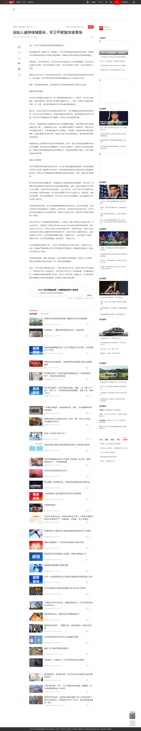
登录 (117, 2)
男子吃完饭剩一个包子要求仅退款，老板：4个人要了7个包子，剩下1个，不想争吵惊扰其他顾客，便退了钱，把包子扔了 (68, 390)
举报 (92, 37)
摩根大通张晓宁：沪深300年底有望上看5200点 (64, 542)
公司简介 (57, 729)
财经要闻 (102, 182)
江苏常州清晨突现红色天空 (55, 471)
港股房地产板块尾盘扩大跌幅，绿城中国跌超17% (65, 554)
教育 (106, 439)
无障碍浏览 (31, 2)
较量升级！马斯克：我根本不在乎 (110, 353)
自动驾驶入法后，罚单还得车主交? (110, 338)
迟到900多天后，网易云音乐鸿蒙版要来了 (62, 614)
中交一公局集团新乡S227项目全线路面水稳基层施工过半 (68, 577)
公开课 (124, 439)
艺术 (101, 439)
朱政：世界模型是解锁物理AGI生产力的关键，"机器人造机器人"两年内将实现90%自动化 (113, 222)
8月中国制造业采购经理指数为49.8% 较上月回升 (65, 588)
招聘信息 (69, 729)
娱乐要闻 (102, 279)
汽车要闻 (102, 363)
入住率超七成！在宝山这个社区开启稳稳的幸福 (51, 293)
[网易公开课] (93, 2)
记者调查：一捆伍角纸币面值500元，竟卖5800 (64, 330)
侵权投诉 (109, 729)
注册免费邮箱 (124, 2)
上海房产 (102, 38)
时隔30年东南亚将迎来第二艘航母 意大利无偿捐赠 (65, 318)
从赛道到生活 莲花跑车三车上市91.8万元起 (113, 382)
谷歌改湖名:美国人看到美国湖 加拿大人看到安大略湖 (66, 445)
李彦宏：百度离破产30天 (107, 461)
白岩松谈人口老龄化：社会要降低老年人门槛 (113, 448)
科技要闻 (102, 319)
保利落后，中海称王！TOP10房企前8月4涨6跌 (64, 660)
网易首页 (19, 2)
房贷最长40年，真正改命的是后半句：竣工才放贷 (113, 70)
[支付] (106, 2)
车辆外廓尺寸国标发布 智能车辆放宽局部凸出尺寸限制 (67, 531)
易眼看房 (89, 295)
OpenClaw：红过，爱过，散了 (109, 349)
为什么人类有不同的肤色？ (108, 452)
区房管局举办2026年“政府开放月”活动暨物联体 (113, 65)
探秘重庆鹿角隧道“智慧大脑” (56, 565)
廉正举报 (103, 729)
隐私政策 (80, 729)
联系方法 (63, 729)
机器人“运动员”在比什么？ (55, 433)
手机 (118, 439)
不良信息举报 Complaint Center (92, 729)
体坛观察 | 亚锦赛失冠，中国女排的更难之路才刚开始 (67, 482)
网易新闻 (106, 27)
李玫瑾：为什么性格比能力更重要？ (111, 444)
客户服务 (74, 729)
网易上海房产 (22, 27)
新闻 (28, 27)
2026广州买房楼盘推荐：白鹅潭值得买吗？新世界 (58, 290)
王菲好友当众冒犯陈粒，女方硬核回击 (111, 297)
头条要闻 (102, 109)
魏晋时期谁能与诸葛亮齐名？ (109, 457)
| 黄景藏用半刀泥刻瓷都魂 (110, 410)
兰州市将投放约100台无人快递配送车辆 (61, 637)
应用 (24, 2)
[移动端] (87, 2)
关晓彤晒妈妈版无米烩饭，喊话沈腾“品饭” (112, 314)
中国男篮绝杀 (50, 505)
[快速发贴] (19, 47)
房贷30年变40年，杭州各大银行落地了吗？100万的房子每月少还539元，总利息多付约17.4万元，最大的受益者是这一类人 (68, 700)
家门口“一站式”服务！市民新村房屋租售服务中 (113, 61)
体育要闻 (102, 229)
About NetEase (50, 729)
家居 (112, 439)
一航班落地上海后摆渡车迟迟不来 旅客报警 (62, 493)
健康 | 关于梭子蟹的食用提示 (56, 648)
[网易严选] (100, 2)
